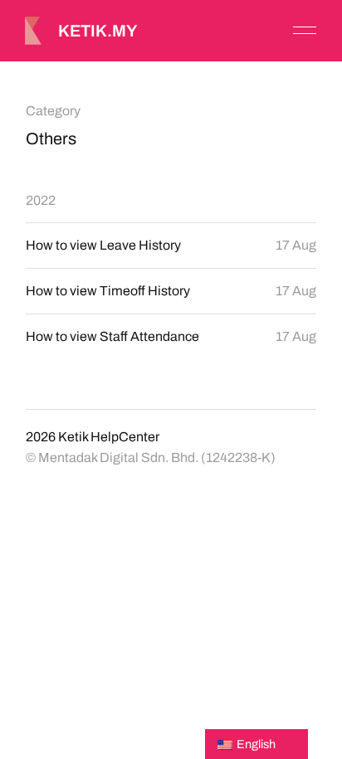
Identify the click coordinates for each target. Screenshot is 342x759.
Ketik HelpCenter (108, 437)
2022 (41, 200)
